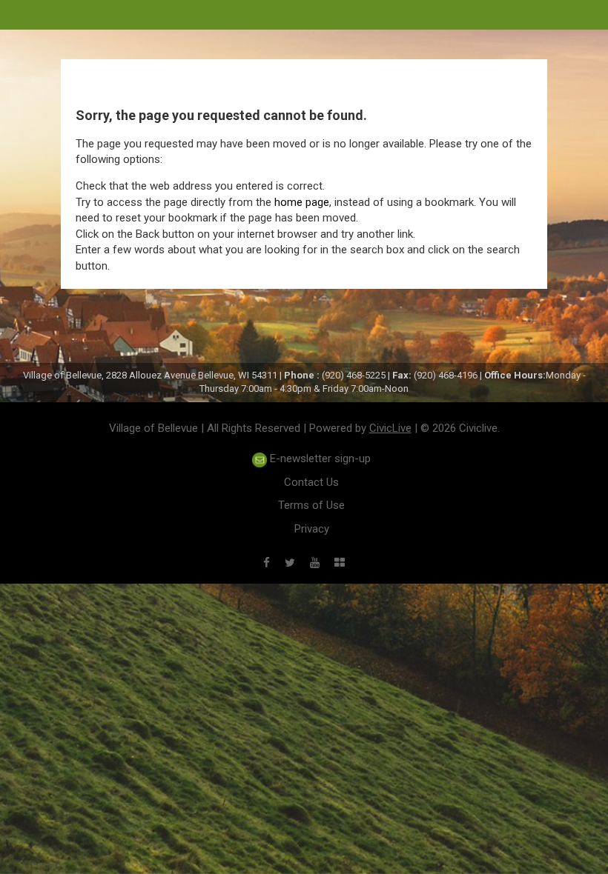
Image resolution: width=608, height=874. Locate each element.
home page (301, 202)
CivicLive (390, 428)
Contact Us (311, 482)
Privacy (311, 529)
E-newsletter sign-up (319, 458)
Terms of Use (311, 505)
